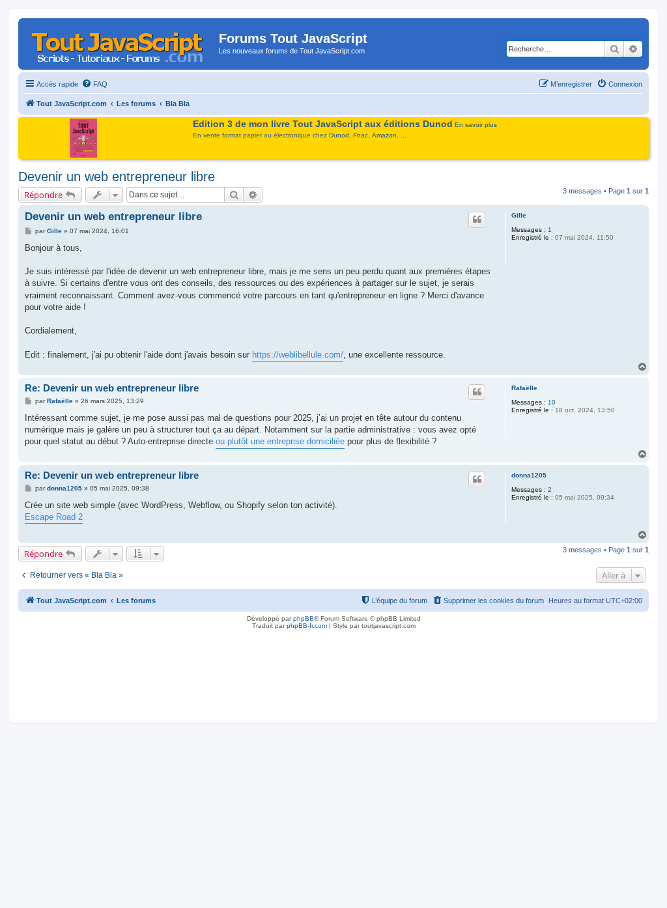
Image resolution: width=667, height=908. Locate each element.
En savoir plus (476, 124)
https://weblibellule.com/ (297, 355)
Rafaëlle (524, 387)
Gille (518, 215)
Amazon (384, 135)
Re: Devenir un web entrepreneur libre (112, 387)
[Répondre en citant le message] (476, 219)
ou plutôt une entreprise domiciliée (280, 441)
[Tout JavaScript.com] (120, 42)
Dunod (339, 135)
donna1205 (528, 475)
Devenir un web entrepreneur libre (116, 176)
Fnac (360, 135)
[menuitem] (94, 84)
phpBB (303, 618)
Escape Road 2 (54, 517)
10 (552, 402)
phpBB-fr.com (307, 625)
